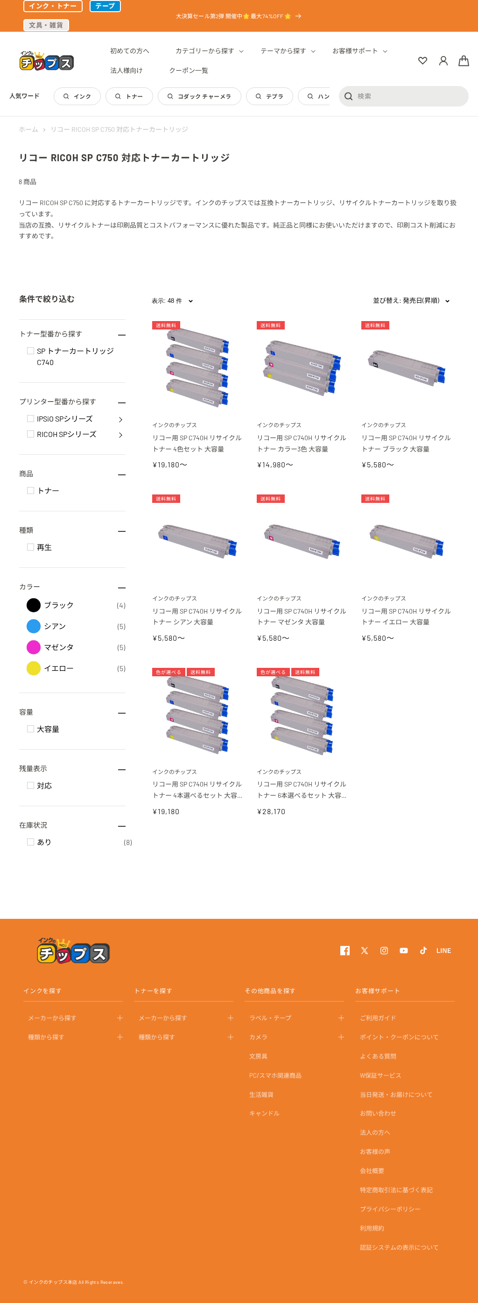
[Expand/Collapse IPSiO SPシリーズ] (120, 418)
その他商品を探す (270, 991)
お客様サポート (377, 991)
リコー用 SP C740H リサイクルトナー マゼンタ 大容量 (301, 616)
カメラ (258, 1037)
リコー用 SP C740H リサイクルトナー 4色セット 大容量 (197, 443)
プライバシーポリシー (390, 1209)
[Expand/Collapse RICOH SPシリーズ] (120, 434)
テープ (105, 6)
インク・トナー (53, 6)
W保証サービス (380, 1075)
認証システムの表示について (399, 1247)
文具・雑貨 (46, 25)
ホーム (28, 129)
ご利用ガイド (378, 1018)
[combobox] (403, 95)
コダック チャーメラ (205, 96)
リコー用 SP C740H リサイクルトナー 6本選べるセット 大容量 (301, 790)
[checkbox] (30, 350)
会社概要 (372, 1170)
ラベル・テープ (270, 1018)
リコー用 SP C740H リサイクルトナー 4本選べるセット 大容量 (197, 790)
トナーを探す (153, 991)
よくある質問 (378, 1056)
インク (82, 96)
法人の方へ (375, 1132)
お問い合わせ (378, 1113)
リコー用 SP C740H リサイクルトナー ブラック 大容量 (406, 443)
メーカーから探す (52, 1018)
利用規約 (372, 1228)
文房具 (258, 1056)
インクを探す (42, 991)
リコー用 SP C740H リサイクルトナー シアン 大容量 (197, 616)
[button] (204, 51)
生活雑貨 (261, 1094)
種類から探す (46, 1037)
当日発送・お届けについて (396, 1094)
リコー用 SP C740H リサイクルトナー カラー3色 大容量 (301, 443)
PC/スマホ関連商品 (275, 1075)
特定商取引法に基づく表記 (396, 1190)
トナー (134, 96)
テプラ (274, 96)
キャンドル (264, 1113)
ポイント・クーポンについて (399, 1037)
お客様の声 (375, 1151)
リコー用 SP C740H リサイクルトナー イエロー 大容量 (406, 616)
